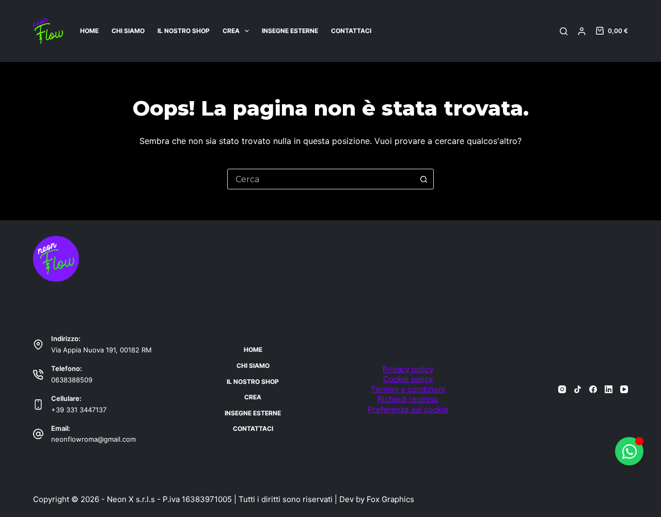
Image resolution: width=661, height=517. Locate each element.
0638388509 (71, 380)
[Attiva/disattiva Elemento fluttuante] (629, 451)
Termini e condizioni (408, 389)
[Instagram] (562, 389)
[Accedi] (582, 31)
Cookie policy (408, 379)
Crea (231, 31)
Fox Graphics (390, 499)
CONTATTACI (351, 31)
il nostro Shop (184, 31)
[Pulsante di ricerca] (423, 179)
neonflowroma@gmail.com (93, 439)
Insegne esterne (290, 31)
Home (89, 31)
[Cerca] (564, 31)
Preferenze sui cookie (408, 409)
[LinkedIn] (608, 389)
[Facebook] (593, 389)
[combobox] (321, 179)
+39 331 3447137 (78, 410)
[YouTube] (624, 389)
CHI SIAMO (128, 31)
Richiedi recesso (407, 399)
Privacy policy (408, 369)
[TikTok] (577, 389)
